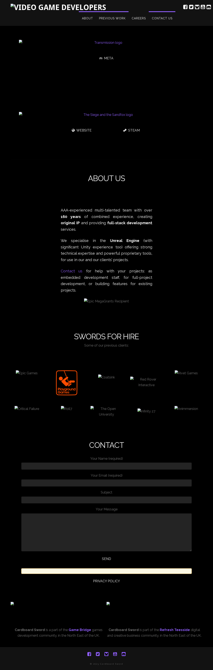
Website (84, 130)
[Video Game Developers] (58, 7)
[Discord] (209, 6)
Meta (108, 58)
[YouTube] (203, 7)
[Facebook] (185, 7)
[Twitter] (191, 7)
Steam (134, 130)
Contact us (71, 271)
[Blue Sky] (197, 6)
